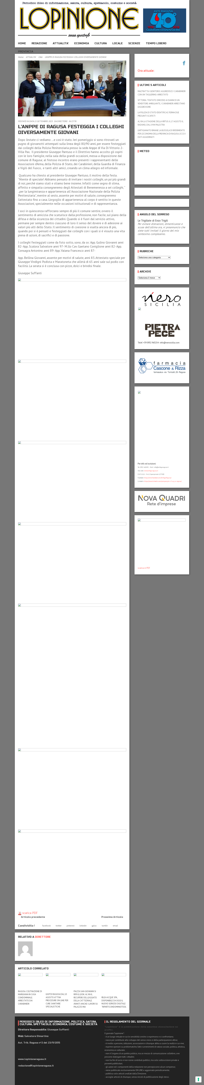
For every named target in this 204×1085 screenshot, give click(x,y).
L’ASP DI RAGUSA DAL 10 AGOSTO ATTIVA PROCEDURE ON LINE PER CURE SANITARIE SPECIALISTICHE (57, 1000)
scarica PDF (30, 913)
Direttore (62, 121)
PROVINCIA (25, 51)
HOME (22, 43)
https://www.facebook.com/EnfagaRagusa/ (157, 478)
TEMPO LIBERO (156, 43)
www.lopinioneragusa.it (32, 1059)
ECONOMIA (81, 43)
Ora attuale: (146, 71)
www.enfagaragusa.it (151, 471)
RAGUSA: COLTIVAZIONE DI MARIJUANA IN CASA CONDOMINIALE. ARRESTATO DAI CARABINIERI (30, 997)
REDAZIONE (39, 43)
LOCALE (117, 43)
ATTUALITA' (31, 57)
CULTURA (101, 43)
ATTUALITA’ (61, 43)
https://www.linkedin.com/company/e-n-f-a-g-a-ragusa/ (163, 481)
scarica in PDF (144, 568)
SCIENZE (134, 43)
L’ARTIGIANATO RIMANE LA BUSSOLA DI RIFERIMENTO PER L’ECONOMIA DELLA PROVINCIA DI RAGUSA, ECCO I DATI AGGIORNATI (162, 133)
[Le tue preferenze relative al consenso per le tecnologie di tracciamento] (198, 1079)
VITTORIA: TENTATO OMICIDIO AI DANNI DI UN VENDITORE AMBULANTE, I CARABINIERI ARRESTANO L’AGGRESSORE (161, 103)
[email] (37, 944)
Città (40, 57)
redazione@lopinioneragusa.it (36, 1065)
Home (20, 57)
